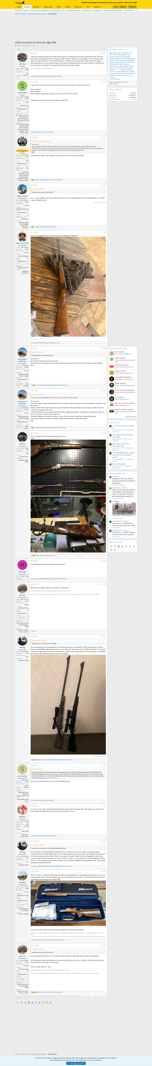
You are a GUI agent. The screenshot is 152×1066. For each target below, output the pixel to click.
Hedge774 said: (36, 189)
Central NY (25, 75)
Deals (59, 7)
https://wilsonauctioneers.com (124, 367)
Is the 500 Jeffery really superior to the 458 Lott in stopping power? (123, 455)
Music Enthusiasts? (119, 464)
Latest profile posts (117, 473)
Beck (121, 66)
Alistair (115, 55)
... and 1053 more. (114, 79)
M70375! (111, 68)
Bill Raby (122, 68)
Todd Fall (121, 62)
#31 (105, 636)
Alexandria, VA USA (22, 895)
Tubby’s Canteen (114, 60)
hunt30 (116, 73)
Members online (116, 49)
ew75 (121, 64)
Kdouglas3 (129, 68)
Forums (27, 7)
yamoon (111, 58)
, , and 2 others (51, 385)
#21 (105, 53)
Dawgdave (115, 501)
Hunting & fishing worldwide (133, 10)
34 (27, 211)
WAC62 (127, 71)
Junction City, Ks (23, 457)
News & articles (55, 10)
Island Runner (125, 55)
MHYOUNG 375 (117, 521)
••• (135, 485)
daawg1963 (126, 57)
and (45, 227)
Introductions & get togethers (39, 10)
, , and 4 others (48, 180)
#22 (105, 82)
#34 (105, 841)
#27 (105, 390)
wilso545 (131, 66)
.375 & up (115, 461)
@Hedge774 (35, 359)
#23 (105, 137)
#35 (105, 871)
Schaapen (115, 476)
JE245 (132, 62)
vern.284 (127, 62)
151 (27, 897)
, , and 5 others (50, 427)
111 (27, 258)
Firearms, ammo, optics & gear (113, 10)
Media (67, 7)
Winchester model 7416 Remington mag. (120, 445)
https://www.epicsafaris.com (123, 354)
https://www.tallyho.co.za (122, 405)
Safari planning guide (73, 10)
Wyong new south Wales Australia (23, 375)
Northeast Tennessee (22, 209)
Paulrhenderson (114, 66)
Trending (36, 7)
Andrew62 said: (36, 394)
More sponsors (130, 417)
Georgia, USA (24, 105)
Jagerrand (112, 53)
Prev (18, 49)
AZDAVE (124, 488)
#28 (105, 433)
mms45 (117, 68)
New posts (18, 10)
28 (27, 162)
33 (27, 610)
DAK (122, 70)
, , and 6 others (43, 132)
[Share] (101, 53)
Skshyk (121, 73)
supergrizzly (116, 488)
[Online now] (22, 62)
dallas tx (26, 787)
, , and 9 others (47, 76)
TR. (125, 70)
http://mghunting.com (122, 399)
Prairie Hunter (113, 62)
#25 (105, 232)
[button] (40, 7)
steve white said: (37, 845)
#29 (105, 561)
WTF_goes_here (119, 75)
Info (87, 7)
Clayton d (127, 64)
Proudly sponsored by (118, 348)
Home (19, 7)
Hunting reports (97, 10)
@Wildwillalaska (36, 875)
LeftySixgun (124, 53)
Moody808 (120, 71)
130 (27, 378)
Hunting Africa (85, 10)
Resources (78, 7)
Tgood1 (111, 70)
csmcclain (130, 70)
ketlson (124, 58)
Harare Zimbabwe (23, 256)
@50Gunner (35, 144)
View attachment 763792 (50, 778)
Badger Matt (131, 58)
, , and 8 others (45, 555)
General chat (116, 468)
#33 (105, 806)
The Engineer (131, 60)
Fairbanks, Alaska (23, 660)
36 (27, 107)
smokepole (112, 64)
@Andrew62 (35, 401)
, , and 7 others (46, 343)
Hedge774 (118, 58)
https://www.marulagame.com (124, 373)
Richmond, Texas (23, 608)
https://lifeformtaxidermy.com (124, 379)
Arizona (26, 826)
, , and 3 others (49, 940)
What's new (48, 7)
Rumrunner (112, 57)
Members (97, 7)
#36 (105, 945)
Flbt (119, 55)
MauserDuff (128, 73)
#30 (105, 584)
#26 (105, 348)
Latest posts (114, 422)
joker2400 (123, 60)
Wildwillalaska (21, 45)
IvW (125, 75)
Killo (118, 64)
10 (26, 166)
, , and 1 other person (52, 866)
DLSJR (125, 521)
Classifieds (115, 432)
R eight (118, 53)
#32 (105, 765)
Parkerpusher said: (37, 640)
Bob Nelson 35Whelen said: (40, 141)
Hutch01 (111, 77)
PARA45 (125, 66)
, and (49, 579)
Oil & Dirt (120, 57)
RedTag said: (36, 769)
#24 (105, 185)
